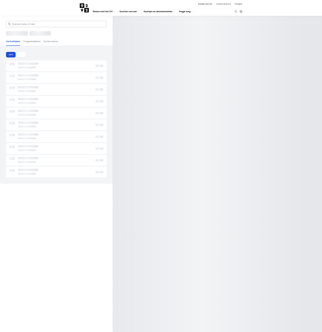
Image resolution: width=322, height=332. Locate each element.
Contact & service (223, 4)
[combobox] (58, 24)
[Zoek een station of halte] (9, 24)
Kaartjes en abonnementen (158, 11)
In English (238, 4)
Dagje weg (184, 11)
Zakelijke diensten (205, 4)
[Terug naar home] (84, 7)
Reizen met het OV (103, 11)
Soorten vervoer (128, 11)
